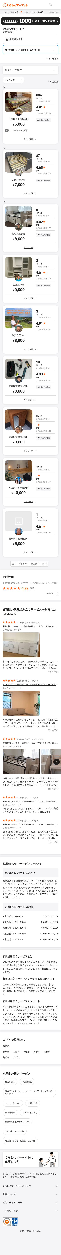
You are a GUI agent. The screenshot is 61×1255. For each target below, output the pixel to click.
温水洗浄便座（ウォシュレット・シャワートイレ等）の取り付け (28, 1092)
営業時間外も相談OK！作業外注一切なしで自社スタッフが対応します (30, 743)
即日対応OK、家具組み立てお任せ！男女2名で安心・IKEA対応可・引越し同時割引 (30, 684)
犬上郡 (16, 1057)
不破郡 (26, 1051)
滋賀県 (6, 1045)
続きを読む (53, 671)
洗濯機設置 (32, 1103)
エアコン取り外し (29, 1112)
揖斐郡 (36, 1051)
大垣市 (16, 1051)
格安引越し (10, 1081)
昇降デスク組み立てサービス (17, 1121)
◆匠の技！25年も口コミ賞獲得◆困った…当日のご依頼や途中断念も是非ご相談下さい (30, 626)
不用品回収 (27, 1081)
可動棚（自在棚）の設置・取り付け (20, 1140)
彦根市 (47, 1051)
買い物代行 (10, 1112)
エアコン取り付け (12, 1103)
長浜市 (6, 1057)
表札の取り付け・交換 (14, 1131)
